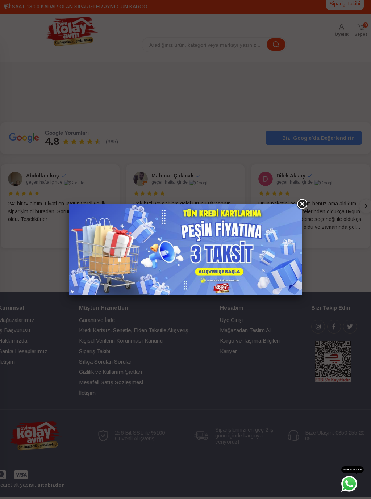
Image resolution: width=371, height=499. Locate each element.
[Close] (301, 204)
